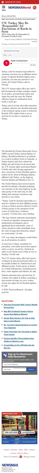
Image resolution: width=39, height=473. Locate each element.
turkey (7, 19)
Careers (13, 453)
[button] (34, 7)
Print (4, 55)
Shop (21, 450)
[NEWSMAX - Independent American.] (19, 7)
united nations (31, 19)
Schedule (22, 436)
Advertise (14, 450)
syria (24, 19)
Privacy (4, 372)
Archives (32, 450)
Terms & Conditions (11, 456)
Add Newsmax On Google (13, 51)
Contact (6, 450)
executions (18, 19)
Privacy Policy (23, 453)
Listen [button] (4, 436)
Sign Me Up (31, 369)
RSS (25, 450)
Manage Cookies (29, 456)
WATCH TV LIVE (13, 2)
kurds (12, 19)
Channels (12, 436)
